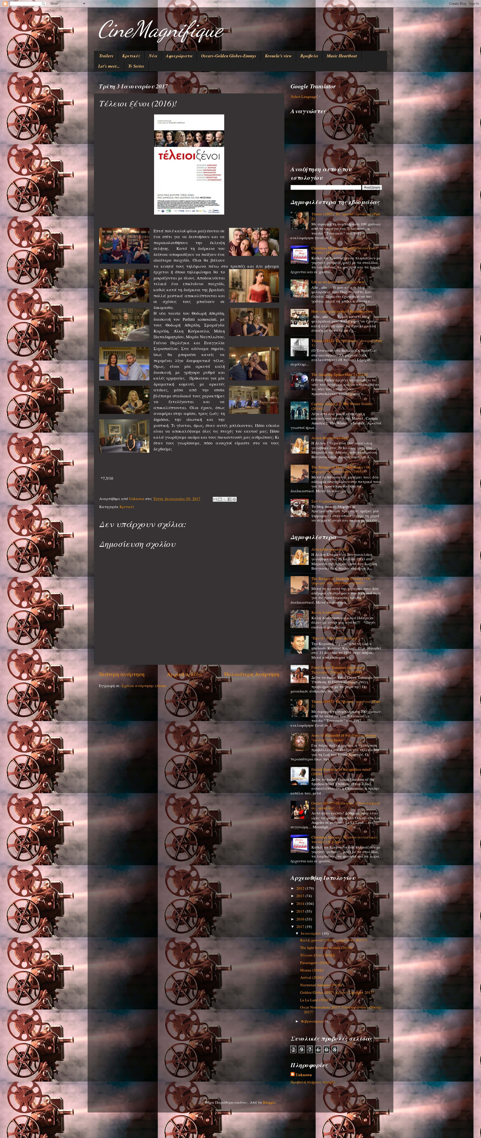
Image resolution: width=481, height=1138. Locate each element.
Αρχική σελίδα (184, 674)
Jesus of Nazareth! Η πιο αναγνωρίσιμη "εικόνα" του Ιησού (343, 737)
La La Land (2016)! (315, 999)
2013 (300, 895)
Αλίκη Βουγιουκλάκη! (330, 437)
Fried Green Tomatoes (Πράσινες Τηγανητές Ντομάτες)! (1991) (338, 669)
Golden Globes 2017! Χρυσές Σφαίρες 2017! (337, 992)
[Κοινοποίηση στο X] (224, 499)
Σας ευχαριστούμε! (328, 501)
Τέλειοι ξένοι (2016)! (317, 954)
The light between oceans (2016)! (326, 947)
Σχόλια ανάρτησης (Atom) (144, 685)
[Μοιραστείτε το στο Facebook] (229, 499)
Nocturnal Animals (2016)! (321, 984)
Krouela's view (278, 56)
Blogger (269, 1102)
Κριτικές (131, 56)
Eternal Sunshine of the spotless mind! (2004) (341, 771)
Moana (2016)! (312, 969)
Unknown (304, 1074)
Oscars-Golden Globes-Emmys (228, 56)
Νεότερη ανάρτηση (122, 674)
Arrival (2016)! (312, 977)
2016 (300, 918)
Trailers (106, 56)
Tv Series (136, 66)
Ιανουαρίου (311, 933)
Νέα (153, 56)
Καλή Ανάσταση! (326, 612)
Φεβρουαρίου (313, 1021)
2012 (300, 888)
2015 (300, 911)
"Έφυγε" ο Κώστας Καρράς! (335, 637)
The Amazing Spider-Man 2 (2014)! (339, 374)
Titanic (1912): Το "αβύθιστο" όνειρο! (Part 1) (346, 343)
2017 (300, 926)
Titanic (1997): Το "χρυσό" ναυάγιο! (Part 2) (345, 216)
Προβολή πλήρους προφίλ (313, 1081)
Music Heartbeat (342, 56)
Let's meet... (108, 66)
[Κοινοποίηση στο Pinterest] (234, 499)
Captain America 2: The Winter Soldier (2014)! (342, 406)
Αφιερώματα (179, 56)
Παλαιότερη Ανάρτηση (251, 674)
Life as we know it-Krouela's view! (338, 281)
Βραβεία (309, 56)
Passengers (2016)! (315, 962)
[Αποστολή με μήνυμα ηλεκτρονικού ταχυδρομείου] (215, 499)
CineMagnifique (160, 29)
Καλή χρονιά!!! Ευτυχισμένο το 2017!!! (333, 939)
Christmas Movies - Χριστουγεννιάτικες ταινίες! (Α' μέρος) (344, 250)
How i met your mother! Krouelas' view (342, 311)
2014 (300, 903)
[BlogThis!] (219, 499)
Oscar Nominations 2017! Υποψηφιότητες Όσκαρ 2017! (340, 1009)
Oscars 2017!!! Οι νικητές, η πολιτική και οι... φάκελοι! (345, 805)
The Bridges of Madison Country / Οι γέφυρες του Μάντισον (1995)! (340, 469)
